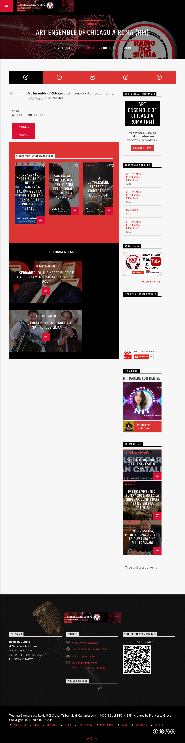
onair (124, 725)
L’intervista (86, 725)
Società (130, 484)
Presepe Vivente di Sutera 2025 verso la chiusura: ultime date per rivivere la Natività (142, 499)
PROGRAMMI (20, 725)
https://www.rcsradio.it (85, 642)
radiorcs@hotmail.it (83, 656)
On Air (94, 738)
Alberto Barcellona (86, 48)
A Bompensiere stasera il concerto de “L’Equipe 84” (98, 187)
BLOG (36, 725)
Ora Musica (132, 210)
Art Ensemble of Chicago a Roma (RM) (134, 177)
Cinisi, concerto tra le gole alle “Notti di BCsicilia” (47, 325)
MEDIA (68, 725)
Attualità (131, 523)
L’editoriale (107, 725)
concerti (92, 24)
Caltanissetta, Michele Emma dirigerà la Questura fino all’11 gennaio (142, 537)
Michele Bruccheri (27, 218)
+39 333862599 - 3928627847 (89, 649)
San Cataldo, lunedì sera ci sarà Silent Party (142, 464)
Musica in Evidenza (137, 453)
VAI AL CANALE (150, 281)
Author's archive (23, 130)
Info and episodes (142, 148)
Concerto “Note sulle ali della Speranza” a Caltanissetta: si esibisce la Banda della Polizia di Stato (30, 191)
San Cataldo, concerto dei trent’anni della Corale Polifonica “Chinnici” (64, 187)
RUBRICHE (52, 725)
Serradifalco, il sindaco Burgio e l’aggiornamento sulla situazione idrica (45, 277)
